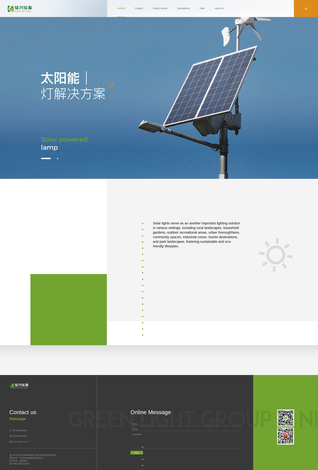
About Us (219, 8)
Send (137, 453)
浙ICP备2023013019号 (19, 464)
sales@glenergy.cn (21, 442)
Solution (121, 8)
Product (139, 8)
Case (202, 8)
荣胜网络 (23, 461)
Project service (160, 8)
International (183, 8)
